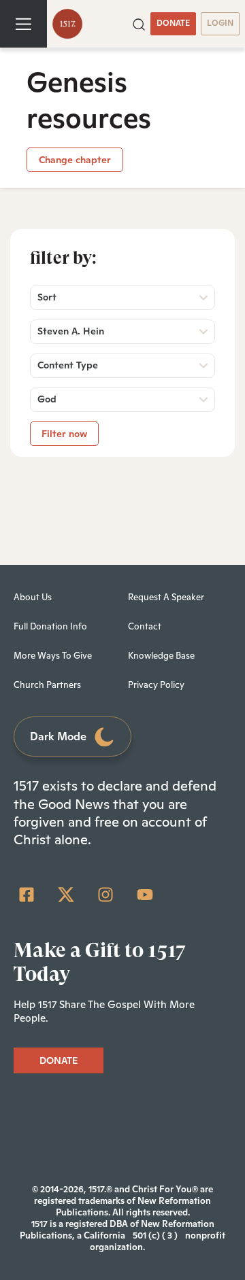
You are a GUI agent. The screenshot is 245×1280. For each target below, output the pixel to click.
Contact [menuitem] (144, 626)
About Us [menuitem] (33, 597)
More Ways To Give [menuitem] (53, 655)
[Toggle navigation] (23, 24)
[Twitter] (66, 894)
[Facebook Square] (26, 894)
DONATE (173, 23)
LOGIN (220, 23)
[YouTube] (145, 894)
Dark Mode (58, 736)
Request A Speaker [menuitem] (166, 597)
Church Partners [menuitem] (47, 685)
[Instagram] (105, 894)
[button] (139, 23)
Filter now (64, 434)
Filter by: (63, 257)
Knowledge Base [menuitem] (161, 655)
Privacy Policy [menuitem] (156, 685)
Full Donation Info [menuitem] (50, 626)
